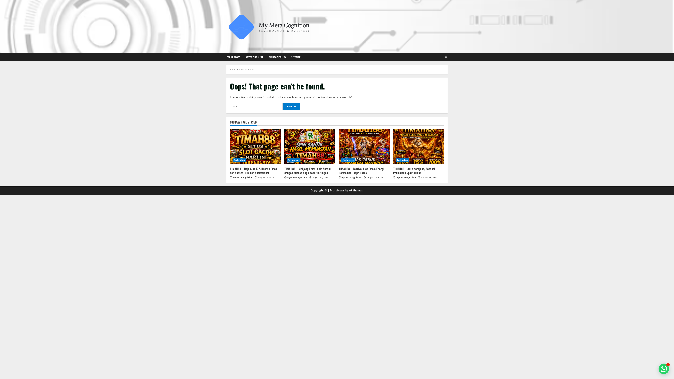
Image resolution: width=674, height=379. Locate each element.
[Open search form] (446, 57)
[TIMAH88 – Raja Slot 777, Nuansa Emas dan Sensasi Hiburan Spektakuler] (255, 146)
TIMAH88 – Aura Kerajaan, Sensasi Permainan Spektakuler (414, 171)
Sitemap (296, 57)
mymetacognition (243, 177)
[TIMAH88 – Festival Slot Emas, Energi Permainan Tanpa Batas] (364, 146)
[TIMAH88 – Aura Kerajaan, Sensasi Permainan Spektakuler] (418, 146)
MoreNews (337, 190)
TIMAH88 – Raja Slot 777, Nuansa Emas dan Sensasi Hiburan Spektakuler (253, 171)
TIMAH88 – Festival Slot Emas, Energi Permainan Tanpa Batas (361, 171)
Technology (233, 57)
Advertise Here (254, 57)
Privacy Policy (277, 57)
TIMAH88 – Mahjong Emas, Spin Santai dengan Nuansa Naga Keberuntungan (307, 171)
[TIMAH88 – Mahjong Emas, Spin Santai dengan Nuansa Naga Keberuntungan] (309, 146)
